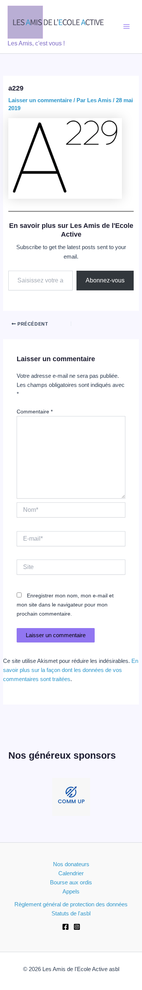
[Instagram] (76, 926)
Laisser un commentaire (40, 100)
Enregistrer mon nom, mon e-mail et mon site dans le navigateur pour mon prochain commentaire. (65, 604)
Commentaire (35, 411)
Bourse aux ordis (71, 882)
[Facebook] (65, 926)
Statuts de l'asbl (71, 913)
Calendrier (71, 873)
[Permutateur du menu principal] (126, 26)
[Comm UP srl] (71, 797)
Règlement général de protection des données (71, 904)
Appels (71, 892)
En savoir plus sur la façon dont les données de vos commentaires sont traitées (70, 670)
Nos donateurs (71, 864)
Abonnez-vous (105, 280)
